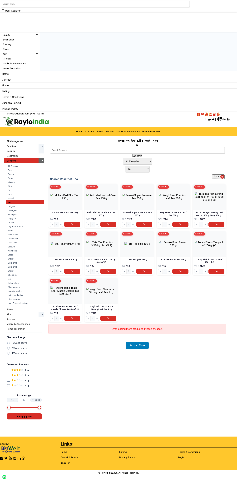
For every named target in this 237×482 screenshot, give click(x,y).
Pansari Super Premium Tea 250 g (137, 213)
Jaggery (12, 218)
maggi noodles (15, 291)
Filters (217, 176)
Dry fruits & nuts (15, 226)
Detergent (12, 210)
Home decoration (12, 68)
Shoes (6, 49)
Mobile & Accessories (14, 63)
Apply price (25, 416)
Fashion (11, 146)
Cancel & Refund (11, 102)
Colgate (11, 206)
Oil (9, 190)
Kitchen (7, 58)
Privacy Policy (10, 108)
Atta (10, 194)
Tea (9, 202)
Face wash (13, 234)
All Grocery (13, 166)
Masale (11, 182)
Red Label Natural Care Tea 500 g (101, 213)
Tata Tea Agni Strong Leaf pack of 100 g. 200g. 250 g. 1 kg (209, 214)
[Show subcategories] (41, 146)
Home (5, 73)
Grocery (7, 44)
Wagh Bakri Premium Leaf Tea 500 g (173, 213)
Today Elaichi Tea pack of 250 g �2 (209, 261)
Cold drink (12, 263)
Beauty (6, 35)
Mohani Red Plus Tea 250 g (65, 212)
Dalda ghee (13, 283)
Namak (11, 198)
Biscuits (11, 247)
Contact (6, 79)
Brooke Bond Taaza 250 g (173, 259)
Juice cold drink (15, 295)
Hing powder (14, 299)
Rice (10, 186)
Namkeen (12, 251)
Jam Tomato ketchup (18, 303)
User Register (13, 10)
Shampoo (12, 214)
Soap (10, 230)
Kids (5, 54)
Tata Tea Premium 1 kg (65, 259)
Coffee (11, 222)
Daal (10, 170)
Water (10, 259)
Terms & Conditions (13, 97)
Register (65, 463)
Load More (138, 345)
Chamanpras (14, 287)
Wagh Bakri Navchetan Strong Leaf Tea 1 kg (101, 307)
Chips (10, 255)
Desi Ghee (12, 242)
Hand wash (13, 238)
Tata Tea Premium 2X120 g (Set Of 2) (101, 261)
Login (208, 119)
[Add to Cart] (72, 224)
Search (138, 156)
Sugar (11, 178)
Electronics (9, 39)
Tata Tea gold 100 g (137, 259)
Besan (11, 174)
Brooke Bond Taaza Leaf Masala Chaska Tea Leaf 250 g (65, 308)
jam (9, 279)
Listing (6, 91)
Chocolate (12, 275)
